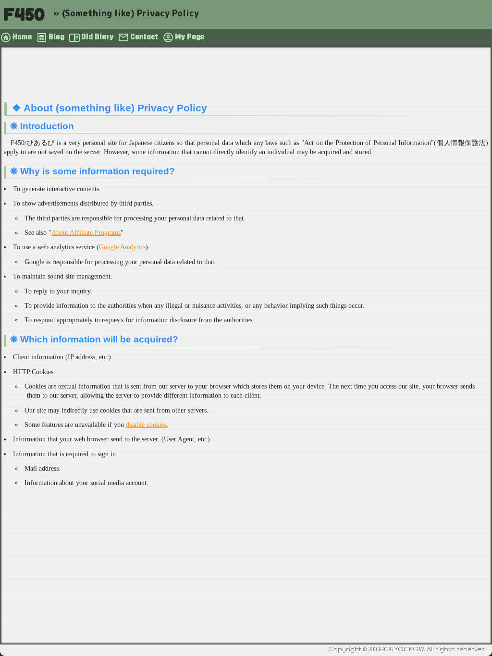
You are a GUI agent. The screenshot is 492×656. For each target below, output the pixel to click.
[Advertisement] (246, 76)
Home (22, 37)
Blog (56, 37)
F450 (24, 14)
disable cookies (146, 424)
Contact (144, 37)
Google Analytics (122, 247)
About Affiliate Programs (86, 232)
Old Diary (97, 37)
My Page (189, 37)
